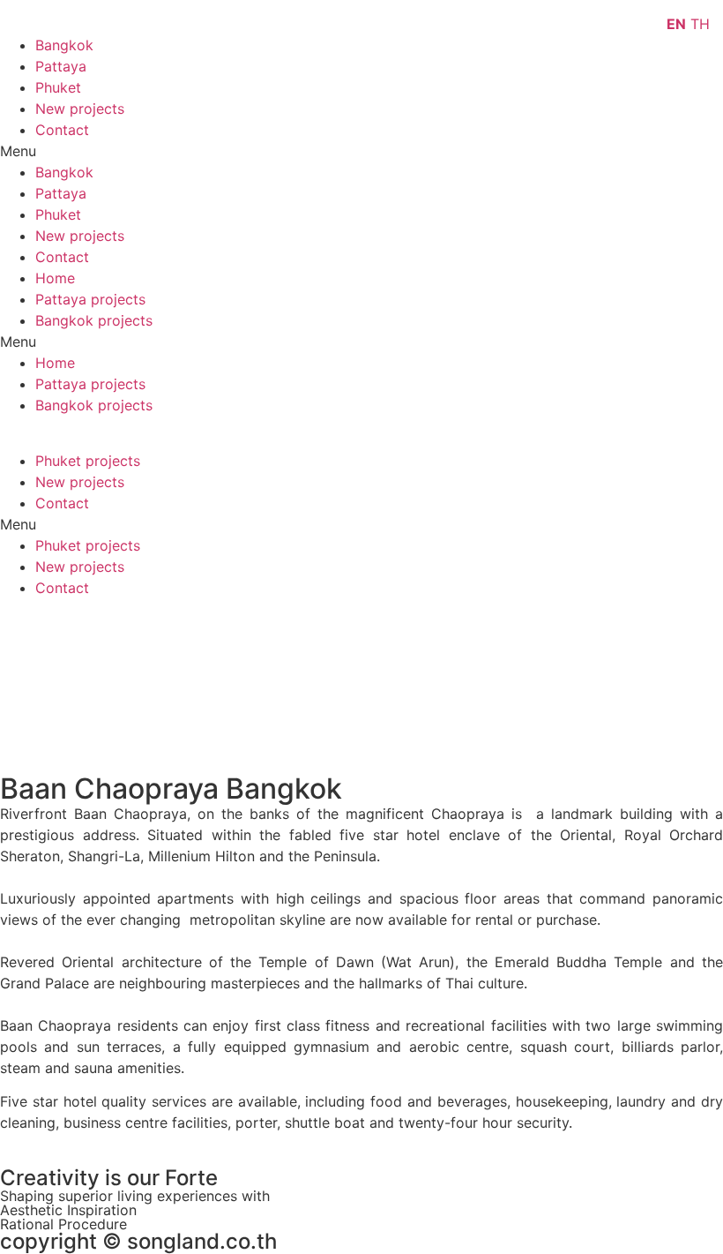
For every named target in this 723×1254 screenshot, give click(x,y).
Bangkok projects (94, 320)
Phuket (58, 87)
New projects (79, 108)
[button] (361, 150)
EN (676, 24)
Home (55, 278)
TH (700, 24)
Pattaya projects (90, 299)
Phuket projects (87, 460)
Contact (62, 130)
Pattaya (60, 66)
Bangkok (64, 45)
